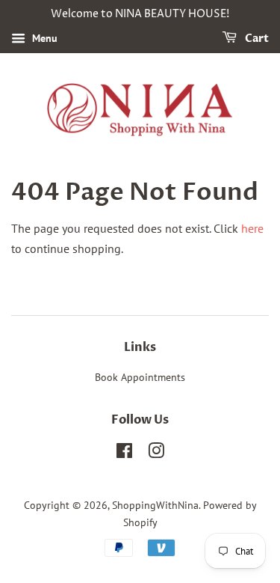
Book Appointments (140, 377)
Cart (256, 38)
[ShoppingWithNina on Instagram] (156, 453)
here (252, 228)
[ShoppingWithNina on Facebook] (124, 453)
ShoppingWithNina (155, 505)
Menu (43, 38)
